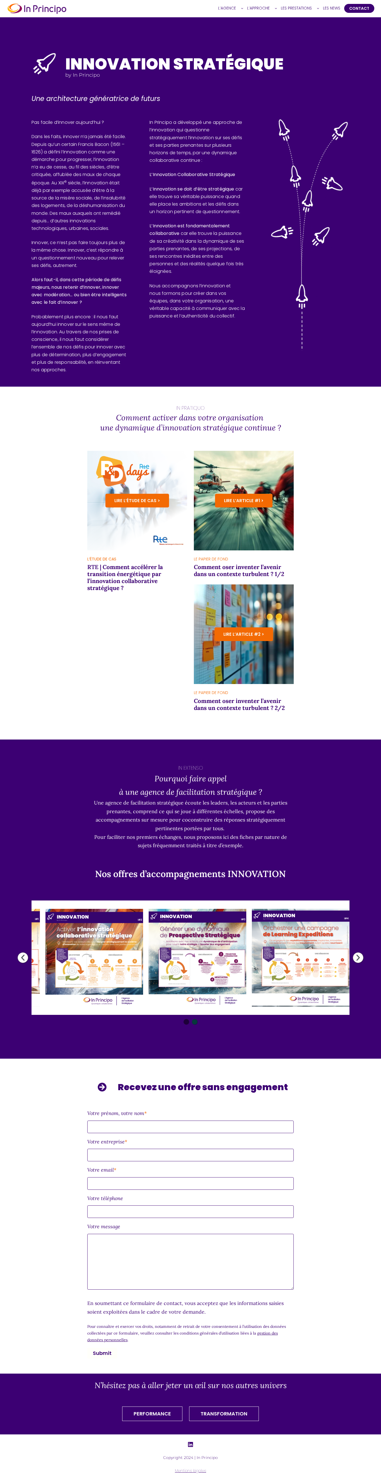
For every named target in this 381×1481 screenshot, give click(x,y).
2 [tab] (194, 1022)
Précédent (23, 957)
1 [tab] (186, 1022)
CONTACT (359, 8)
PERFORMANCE (152, 1413)
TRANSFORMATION (224, 1413)
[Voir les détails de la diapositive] (94, 957)
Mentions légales (190, 1470)
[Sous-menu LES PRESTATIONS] (318, 8)
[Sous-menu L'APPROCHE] (276, 8)
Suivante (358, 957)
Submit (102, 1353)
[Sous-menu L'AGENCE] (242, 8)
